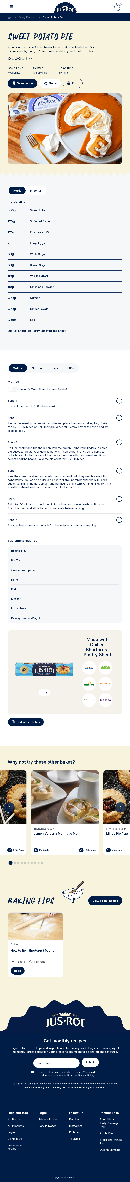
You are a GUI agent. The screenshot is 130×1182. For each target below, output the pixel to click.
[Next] (120, 807)
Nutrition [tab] (38, 368)
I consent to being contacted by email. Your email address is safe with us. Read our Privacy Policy (67, 1074)
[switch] (13, 389)
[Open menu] (12, 7)
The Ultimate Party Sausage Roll (109, 1123)
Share (53, 83)
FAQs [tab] (70, 368)
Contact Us (15, 1138)
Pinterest (74, 1132)
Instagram (75, 1126)
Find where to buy (28, 722)
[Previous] (9, 807)
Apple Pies (106, 1133)
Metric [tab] (17, 190)
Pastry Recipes (27, 17)
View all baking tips (105, 900)
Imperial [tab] (35, 190)
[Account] (118, 7)
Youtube (74, 1138)
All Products (16, 1126)
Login (11, 1132)
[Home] (9, 17)
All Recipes (15, 1119)
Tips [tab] (55, 368)
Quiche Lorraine (110, 1150)
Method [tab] (18, 368)
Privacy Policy (47, 1119)
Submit (90, 1062)
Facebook (75, 1119)
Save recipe (25, 83)
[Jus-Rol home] (65, 6)
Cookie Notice (47, 1126)
